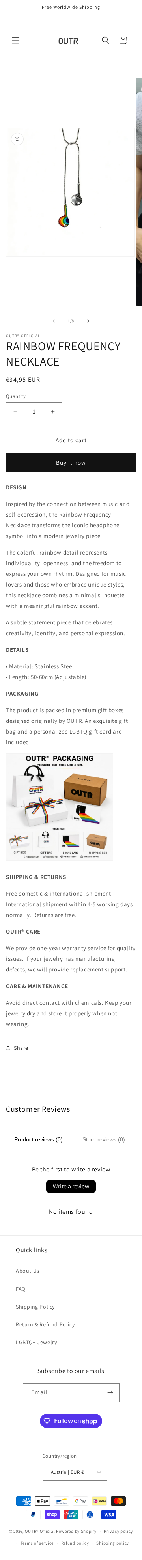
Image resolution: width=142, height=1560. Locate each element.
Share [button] (21, 1047)
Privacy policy (118, 1531)
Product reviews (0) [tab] (38, 1139)
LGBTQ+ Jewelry (36, 1342)
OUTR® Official (40, 1531)
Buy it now (71, 462)
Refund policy (75, 1543)
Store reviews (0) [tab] (103, 1139)
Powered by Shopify (76, 1531)
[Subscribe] (110, 1392)
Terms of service (37, 1543)
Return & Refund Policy (45, 1324)
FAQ (21, 1288)
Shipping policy (112, 1543)
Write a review (71, 1186)
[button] (15, 40)
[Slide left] (53, 321)
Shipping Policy (35, 1306)
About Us (27, 1270)
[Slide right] (88, 321)
